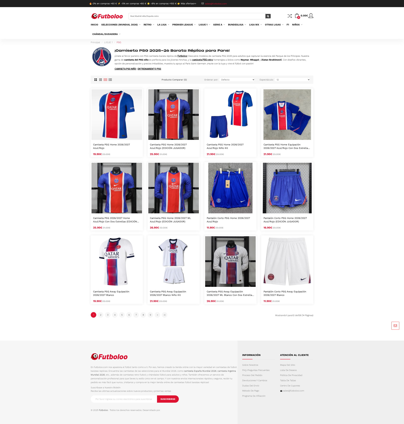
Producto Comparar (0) (174, 79)
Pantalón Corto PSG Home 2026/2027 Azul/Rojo (228, 220)
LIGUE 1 (108, 42)
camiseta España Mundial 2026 (200, 371)
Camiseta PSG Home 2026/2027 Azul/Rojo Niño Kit (225, 146)
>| (164, 315)
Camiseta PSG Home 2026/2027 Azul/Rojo (111, 146)
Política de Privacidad (291, 375)
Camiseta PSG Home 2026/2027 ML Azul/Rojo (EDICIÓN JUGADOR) (170, 220)
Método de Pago (250, 390)
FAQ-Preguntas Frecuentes (256, 370)
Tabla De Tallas (288, 380)
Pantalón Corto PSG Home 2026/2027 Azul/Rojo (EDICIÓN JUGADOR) (285, 220)
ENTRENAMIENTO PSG (149, 69)
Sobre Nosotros (250, 365)
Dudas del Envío (250, 385)
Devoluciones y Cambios (254, 380)
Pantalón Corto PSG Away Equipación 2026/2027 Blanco (285, 293)
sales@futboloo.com (293, 390)
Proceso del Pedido (252, 375)
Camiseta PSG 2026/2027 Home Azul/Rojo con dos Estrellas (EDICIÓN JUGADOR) (115, 220)
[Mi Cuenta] (311, 17)
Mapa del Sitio (287, 365)
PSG (119, 42)
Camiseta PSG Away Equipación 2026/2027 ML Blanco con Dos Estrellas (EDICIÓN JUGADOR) (230, 293)
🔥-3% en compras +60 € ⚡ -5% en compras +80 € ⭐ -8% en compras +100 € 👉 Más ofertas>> (142, 3)
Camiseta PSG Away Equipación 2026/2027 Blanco (111, 293)
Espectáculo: (266, 79)
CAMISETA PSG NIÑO (125, 69)
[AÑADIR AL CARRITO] (112, 136)
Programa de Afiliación (253, 396)
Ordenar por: (211, 79)
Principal (95, 42)
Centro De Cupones (290, 385)
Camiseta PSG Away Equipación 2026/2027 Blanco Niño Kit (168, 293)
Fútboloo (103, 410)
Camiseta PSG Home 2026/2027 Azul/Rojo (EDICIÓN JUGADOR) (168, 146)
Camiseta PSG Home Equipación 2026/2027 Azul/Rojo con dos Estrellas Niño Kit (286, 146)
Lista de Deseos (288, 370)
